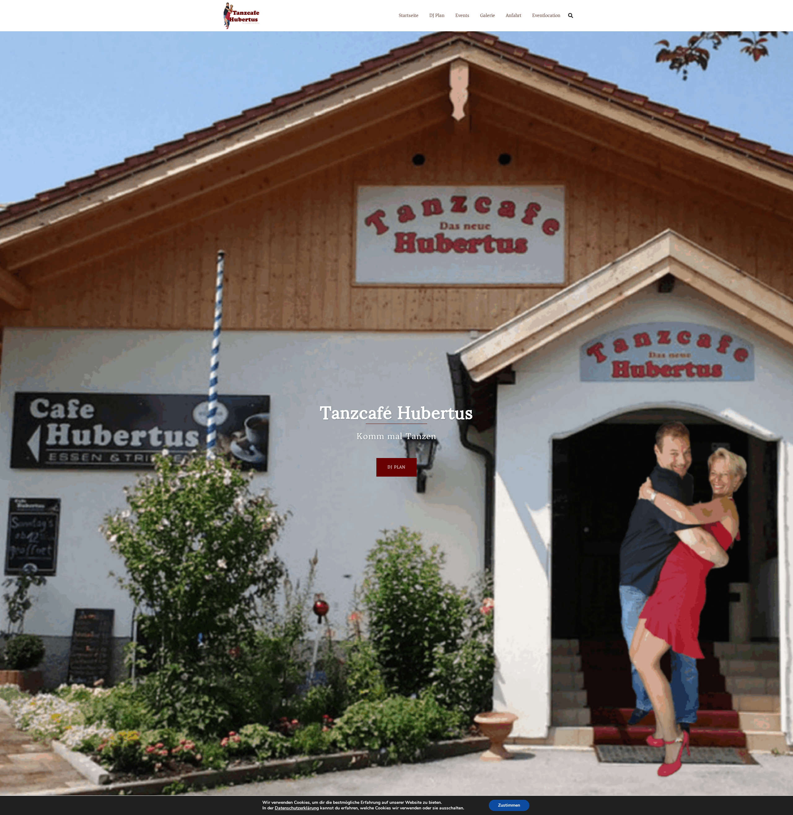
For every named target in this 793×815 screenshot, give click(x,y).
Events (462, 15)
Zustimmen (509, 805)
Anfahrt (513, 15)
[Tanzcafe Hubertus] (241, 15)
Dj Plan (396, 467)
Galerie (487, 15)
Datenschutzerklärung (297, 808)
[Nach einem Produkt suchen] (570, 15)
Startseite (408, 15)
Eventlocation (546, 15)
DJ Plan (437, 15)
